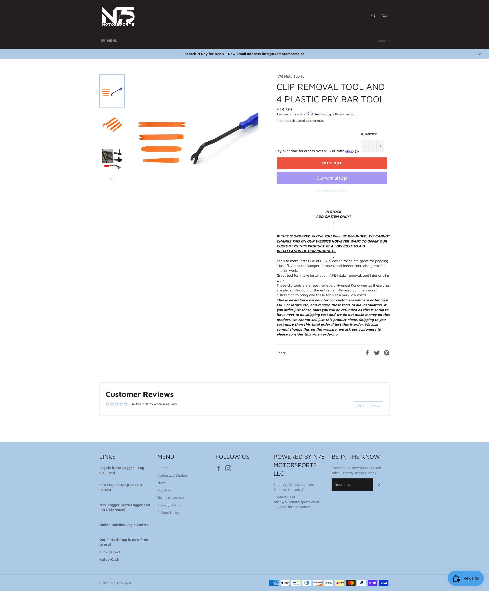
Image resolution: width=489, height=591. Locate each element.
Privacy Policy (168, 505)
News (161, 482)
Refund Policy (168, 512)
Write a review (369, 405)
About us (164, 490)
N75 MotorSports (121, 583)
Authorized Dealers (172, 475)
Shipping (283, 120)
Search (163, 467)
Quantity (369, 134)
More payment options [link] (332, 190)
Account (384, 40)
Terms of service (170, 497)
